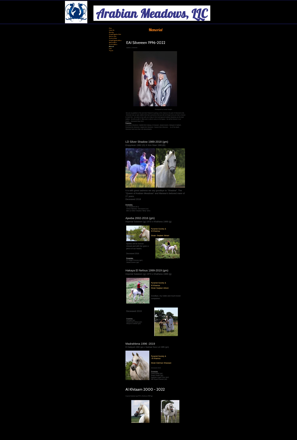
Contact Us (111, 30)
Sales (110, 48)
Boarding (111, 32)
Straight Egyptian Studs (115, 34)
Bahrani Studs (112, 36)
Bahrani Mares (113, 42)
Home (110, 28)
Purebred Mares (113, 44)
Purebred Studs (113, 38)
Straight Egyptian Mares (115, 40)
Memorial (111, 46)
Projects (111, 50)
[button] (140, 168)
